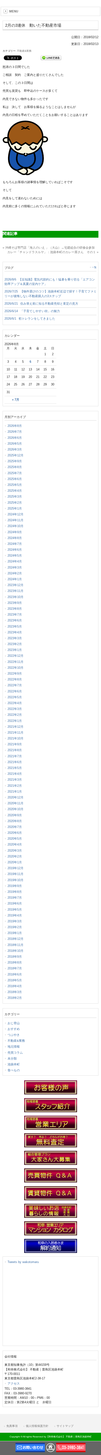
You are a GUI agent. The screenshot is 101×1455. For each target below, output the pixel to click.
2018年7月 (15, 968)
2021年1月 (15, 791)
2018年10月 (15, 951)
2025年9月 (15, 461)
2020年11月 (15, 803)
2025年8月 (15, 467)
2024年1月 (15, 579)
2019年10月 (15, 880)
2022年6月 (15, 691)
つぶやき (14, 1035)
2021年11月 (15, 732)
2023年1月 (15, 650)
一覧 (94, 267)
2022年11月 (15, 662)
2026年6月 (15, 437)
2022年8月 (15, 679)
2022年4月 (15, 703)
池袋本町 (14, 1064)
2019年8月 (15, 892)
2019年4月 (15, 915)
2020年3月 (15, 850)
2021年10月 (15, 738)
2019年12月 (15, 868)
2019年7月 (15, 897)
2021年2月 (15, 785)
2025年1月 (15, 508)
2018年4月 (15, 986)
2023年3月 (15, 638)
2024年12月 (15, 514)
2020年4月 (15, 844)
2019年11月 (15, 874)
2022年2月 (15, 714)
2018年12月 (15, 939)
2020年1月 (15, 862)
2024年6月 (15, 549)
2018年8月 (15, 962)
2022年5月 (15, 697)
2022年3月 (15, 709)
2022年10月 (15, 667)
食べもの (14, 1070)
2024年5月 (15, 555)
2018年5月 (15, 980)
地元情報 (14, 1046)
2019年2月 (15, 927)
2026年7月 (15, 431)
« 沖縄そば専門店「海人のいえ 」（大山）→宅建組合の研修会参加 (49, 247)
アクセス (14, 1383)
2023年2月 (15, 644)
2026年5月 (15, 443)
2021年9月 (15, 744)
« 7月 (15, 399)
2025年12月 (15, 455)
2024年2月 (15, 573)
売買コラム (15, 1052)
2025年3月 (15, 496)
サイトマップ (65, 1426)
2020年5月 (15, 838)
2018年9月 (15, 956)
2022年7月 (15, 685)
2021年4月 (15, 774)
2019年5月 (15, 909)
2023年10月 (15, 597)
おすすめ (14, 1029)
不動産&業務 (24, 50)
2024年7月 (15, 544)
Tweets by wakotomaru (23, 1262)
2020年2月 (15, 856)
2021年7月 (15, 756)
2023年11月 (15, 591)
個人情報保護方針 (37, 1426)
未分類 (12, 1058)
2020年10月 (15, 809)
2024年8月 (15, 538)
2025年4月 (15, 490)
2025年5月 (15, 485)
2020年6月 (15, 833)
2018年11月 (15, 945)
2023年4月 (15, 632)
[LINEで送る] (51, 57)
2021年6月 (15, 762)
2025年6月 (15, 479)
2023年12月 (15, 585)
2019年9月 (15, 886)
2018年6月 (15, 974)
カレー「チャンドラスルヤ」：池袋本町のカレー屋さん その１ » (52, 252)
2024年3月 (15, 567)
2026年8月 (15, 426)
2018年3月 (15, 992)
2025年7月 (15, 473)
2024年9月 (15, 532)
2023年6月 (15, 620)
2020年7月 (15, 827)
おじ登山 (14, 1023)
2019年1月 (15, 933)
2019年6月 (15, 903)
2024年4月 (15, 561)
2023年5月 (15, 626)
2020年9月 (15, 815)
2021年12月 (15, 726)
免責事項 (12, 1426)
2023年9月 (15, 603)
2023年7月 (15, 614)
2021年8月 (15, 750)
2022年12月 (15, 655)
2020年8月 (15, 821)
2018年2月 (15, 998)
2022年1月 (15, 721)
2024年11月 (15, 520)
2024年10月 (15, 526)
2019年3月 (15, 921)
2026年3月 (15, 449)
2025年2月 (15, 502)
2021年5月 (15, 768)
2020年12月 (15, 797)
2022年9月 (15, 673)
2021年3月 (15, 779)
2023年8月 (15, 608)
